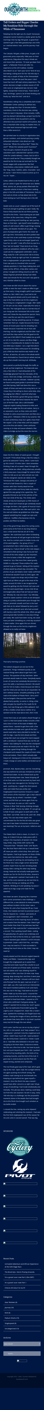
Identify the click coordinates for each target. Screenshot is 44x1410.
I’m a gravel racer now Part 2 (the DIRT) (19, 1277)
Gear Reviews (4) (11, 1302)
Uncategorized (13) (12, 1328)
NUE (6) (7, 1313)
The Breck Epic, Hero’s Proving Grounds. (20, 1272)
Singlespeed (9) (10, 1323)
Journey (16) (9, 1307)
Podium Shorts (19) (12, 1318)
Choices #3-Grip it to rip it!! (15, 1288)
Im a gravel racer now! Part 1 (15, 1283)
